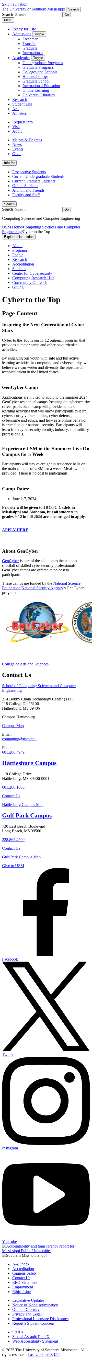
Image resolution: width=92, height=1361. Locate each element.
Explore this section (18, 237)
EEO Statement (24, 1282)
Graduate (29, 48)
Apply (17, 131)
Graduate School (36, 81)
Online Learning (35, 90)
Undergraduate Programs (42, 63)
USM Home (12, 227)
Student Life (22, 104)
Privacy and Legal (27, 1314)
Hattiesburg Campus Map (22, 804)
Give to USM (13, 865)
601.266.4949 (13, 752)
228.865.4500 (13, 839)
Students (19, 269)
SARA (18, 1332)
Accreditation (23, 264)
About (17, 246)
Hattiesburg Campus (29, 763)
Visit (16, 126)
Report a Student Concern (33, 1323)
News (17, 144)
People (17, 255)
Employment (22, 1287)
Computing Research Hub (33, 278)
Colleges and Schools (39, 72)
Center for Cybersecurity (32, 273)
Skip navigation (14, 4)
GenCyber (10, 561)
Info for (9, 163)
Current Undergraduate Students (38, 176)
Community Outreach (29, 282)
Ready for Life (24, 29)
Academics (21, 57)
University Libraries (38, 95)
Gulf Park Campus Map (21, 857)
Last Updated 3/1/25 (44, 1354)
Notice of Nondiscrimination (35, 1305)
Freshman (30, 39)
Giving (18, 154)
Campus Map (13, 725)
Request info (22, 122)
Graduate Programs (38, 67)
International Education (41, 86)
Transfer (29, 43)
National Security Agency (42, 588)
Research (19, 99)
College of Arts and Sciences (25, 664)
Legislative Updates (28, 1300)
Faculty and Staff (26, 195)
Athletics (19, 113)
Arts (15, 109)
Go (66, 15)
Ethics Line (21, 1291)
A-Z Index (20, 1264)
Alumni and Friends (28, 190)
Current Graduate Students (33, 181)
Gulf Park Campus (27, 815)
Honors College (35, 76)
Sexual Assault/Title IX (31, 1336)
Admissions (21, 34)
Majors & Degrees (27, 140)
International (32, 53)
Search (9, 204)
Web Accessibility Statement (35, 1341)
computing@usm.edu (19, 739)
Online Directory (26, 1309)
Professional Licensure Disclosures (40, 1319)
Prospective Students (29, 172)
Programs (20, 250)
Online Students (25, 185)
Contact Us (11, 796)
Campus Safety (24, 1273)
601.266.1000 (13, 787)
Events (17, 149)
